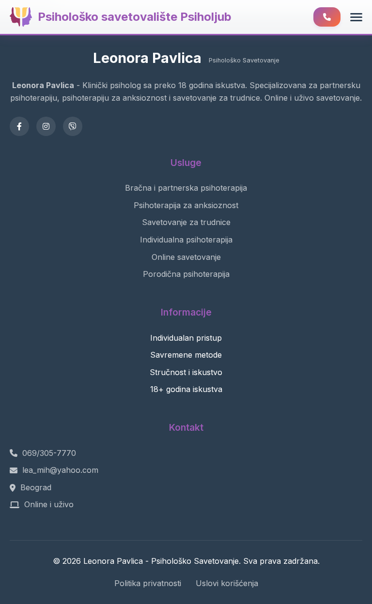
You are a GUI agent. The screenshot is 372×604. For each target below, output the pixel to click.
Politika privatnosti (147, 583)
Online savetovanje (186, 257)
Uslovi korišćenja (227, 583)
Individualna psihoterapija (186, 239)
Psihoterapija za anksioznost (186, 205)
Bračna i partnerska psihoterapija (186, 188)
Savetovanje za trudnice (186, 222)
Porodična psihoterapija (186, 274)
